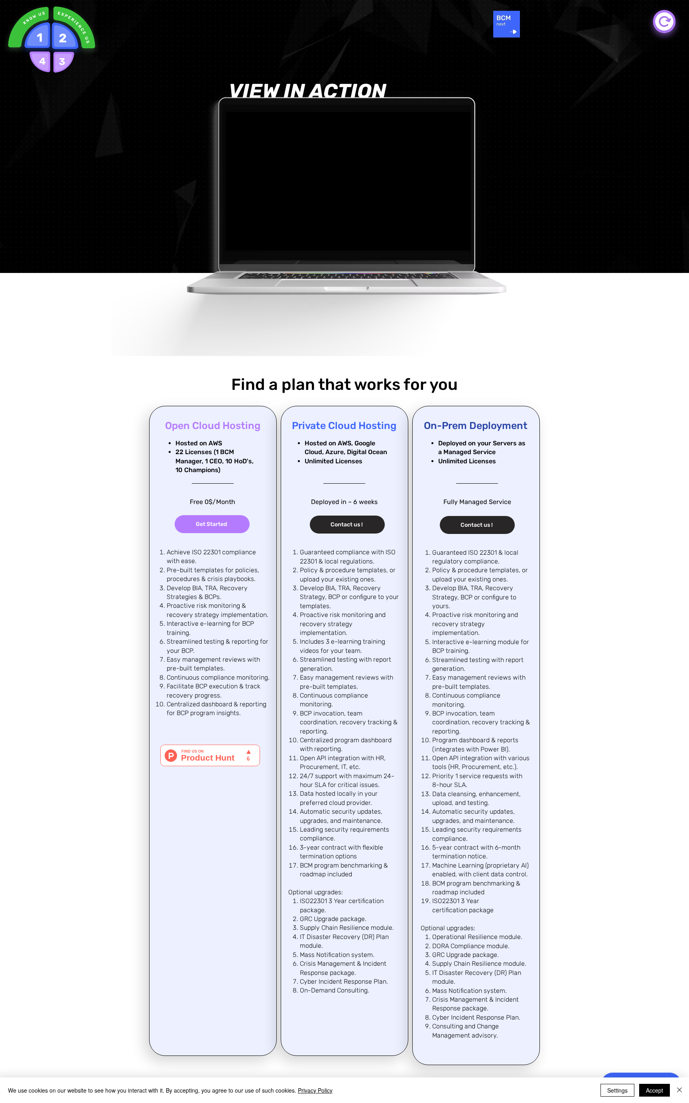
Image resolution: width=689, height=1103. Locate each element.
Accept (654, 1090)
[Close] (679, 1090)
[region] (24, 24)
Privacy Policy (315, 1090)
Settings (617, 1090)
